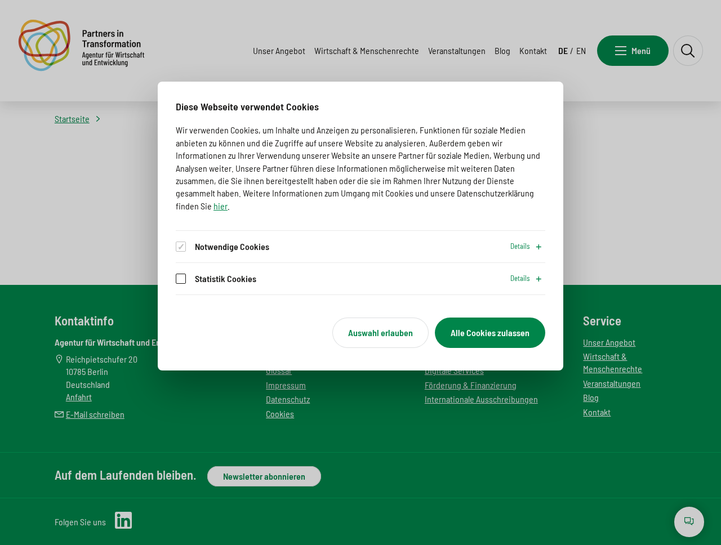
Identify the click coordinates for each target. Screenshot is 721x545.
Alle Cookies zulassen (490, 332)
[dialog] (360, 226)
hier (220, 205)
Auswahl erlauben (380, 332)
